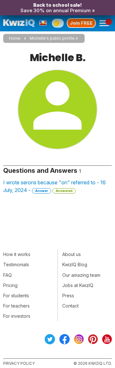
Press (68, 295)
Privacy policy (19, 363)
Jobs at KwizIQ (77, 285)
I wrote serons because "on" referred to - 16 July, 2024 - (54, 186)
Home (14, 38)
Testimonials (16, 264)
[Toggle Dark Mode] (58, 23)
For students (16, 295)
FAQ (7, 275)
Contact (70, 305)
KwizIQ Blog (74, 264)
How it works (16, 254)
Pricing (10, 285)
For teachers (16, 305)
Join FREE (81, 23)
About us (71, 254)
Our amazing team (81, 275)
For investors (16, 316)
